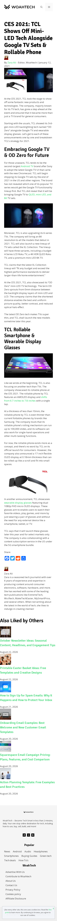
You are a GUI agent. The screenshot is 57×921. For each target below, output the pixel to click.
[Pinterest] (32, 835)
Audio (27, 851)
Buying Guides (29, 855)
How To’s (23, 860)
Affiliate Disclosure (16, 898)
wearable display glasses (18, 502)
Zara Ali (11, 62)
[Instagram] (28, 835)
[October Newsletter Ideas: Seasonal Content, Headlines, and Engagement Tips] (5, 636)
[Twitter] (24, 835)
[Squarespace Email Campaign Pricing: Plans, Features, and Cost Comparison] (5, 750)
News (7, 851)
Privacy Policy (13, 889)
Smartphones (11, 855)
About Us (11, 880)
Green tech (45, 855)
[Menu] (49, 7)
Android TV (27, 166)
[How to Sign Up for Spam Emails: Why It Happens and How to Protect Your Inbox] (5, 691)
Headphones (41, 851)
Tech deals (10, 860)
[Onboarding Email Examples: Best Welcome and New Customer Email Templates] (5, 718)
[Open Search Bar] (41, 7)
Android (17, 851)
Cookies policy (13, 894)
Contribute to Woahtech (18, 876)
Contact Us (11, 885)
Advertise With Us (15, 872)
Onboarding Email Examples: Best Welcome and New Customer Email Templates (23, 727)
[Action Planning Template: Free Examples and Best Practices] (5, 778)
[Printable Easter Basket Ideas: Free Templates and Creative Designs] (5, 664)
